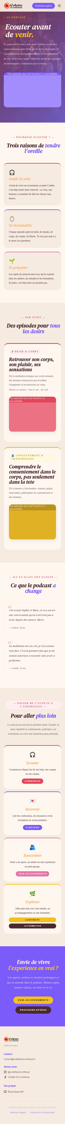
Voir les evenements (33, 1000)
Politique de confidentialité (42, 1112)
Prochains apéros (43, 5)
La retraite (32, 920)
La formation (32, 926)
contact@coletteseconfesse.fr (19, 1059)
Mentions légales (18, 1112)
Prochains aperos (33, 1010)
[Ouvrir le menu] (59, 6)
